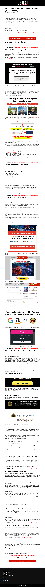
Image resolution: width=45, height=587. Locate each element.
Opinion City (13, 152)
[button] (14, 45)
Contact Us (10, 573)
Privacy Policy (10, 575)
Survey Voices (33, 151)
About (9, 572)
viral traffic (35, 117)
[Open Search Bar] (42, 3)
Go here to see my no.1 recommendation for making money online (26, 47)
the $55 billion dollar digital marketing (27, 166)
